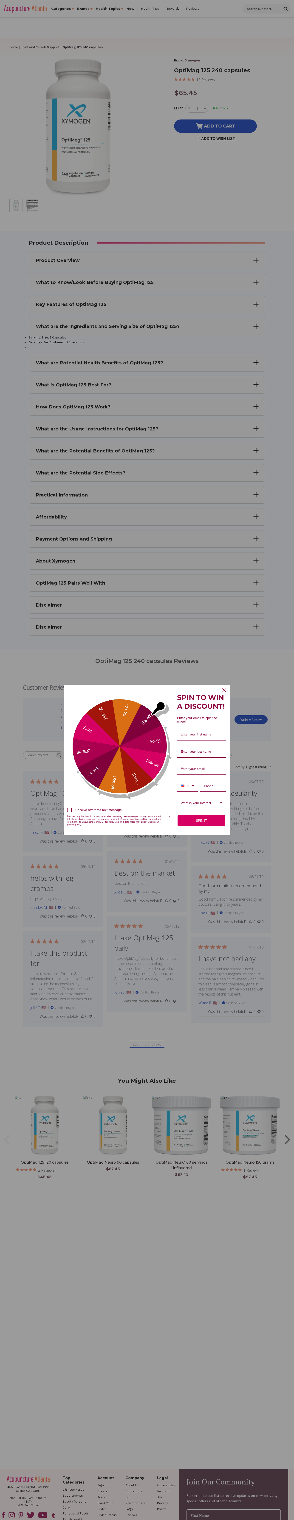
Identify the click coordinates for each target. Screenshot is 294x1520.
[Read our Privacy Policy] (169, 817)
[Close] (224, 690)
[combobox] (187, 786)
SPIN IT (201, 820)
